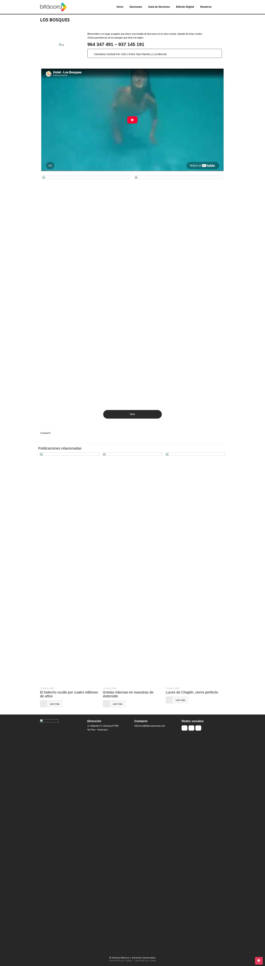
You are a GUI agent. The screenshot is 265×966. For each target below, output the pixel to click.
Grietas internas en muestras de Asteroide (128, 694)
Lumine (153, 961)
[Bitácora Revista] (53, 7)
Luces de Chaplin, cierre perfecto (192, 692)
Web (132, 414)
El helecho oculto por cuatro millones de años (69, 694)
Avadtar (128, 961)
